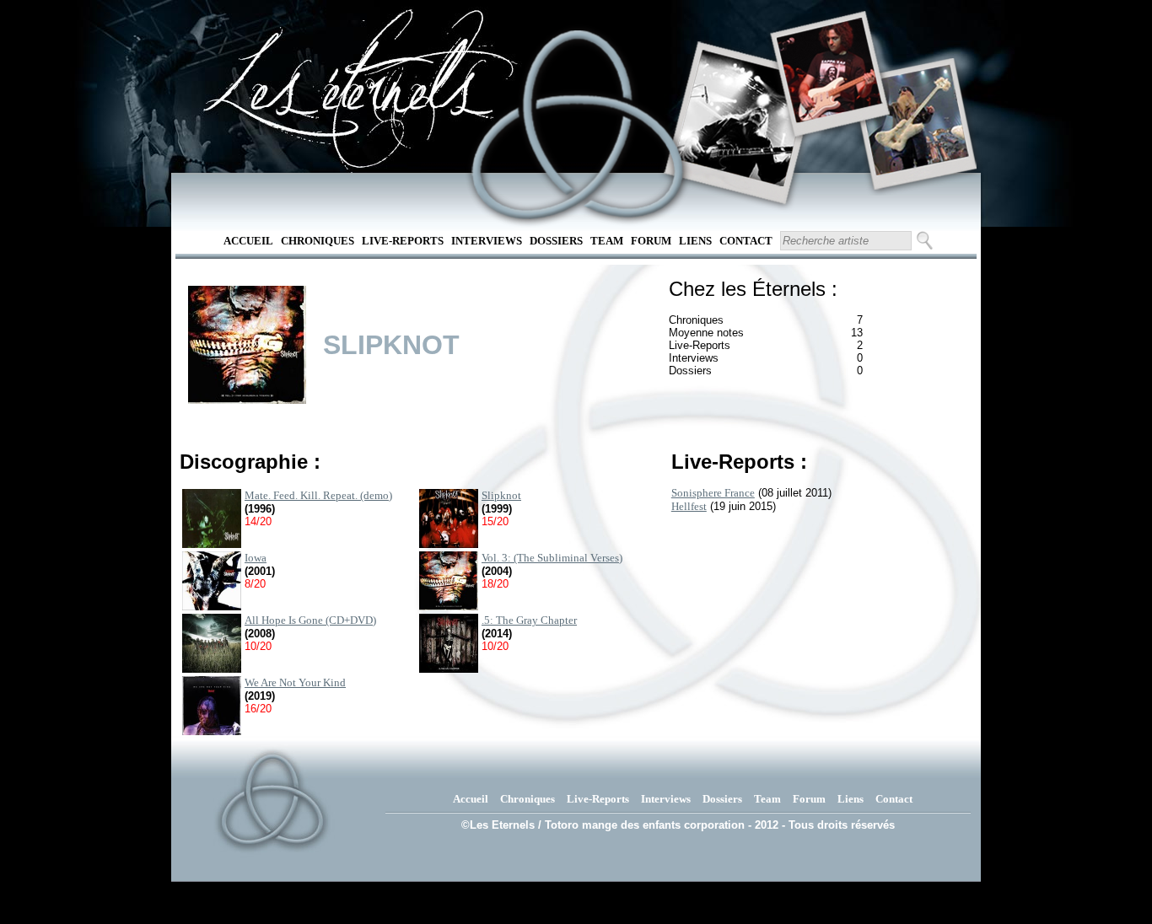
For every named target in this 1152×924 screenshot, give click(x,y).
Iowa (255, 557)
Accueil (248, 240)
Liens (695, 240)
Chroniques (317, 240)
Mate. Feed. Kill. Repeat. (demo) (318, 495)
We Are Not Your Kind (295, 682)
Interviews (486, 240)
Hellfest (689, 506)
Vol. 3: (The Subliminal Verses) (552, 557)
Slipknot (501, 495)
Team (606, 240)
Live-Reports (403, 240)
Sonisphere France (713, 492)
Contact (745, 240)
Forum (651, 240)
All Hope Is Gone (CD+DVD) (310, 620)
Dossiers (556, 240)
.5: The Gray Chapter (529, 620)
